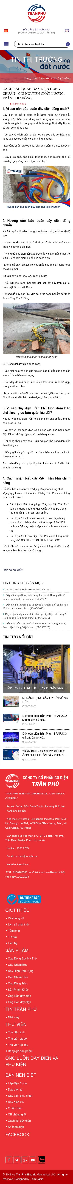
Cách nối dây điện (19, 1120)
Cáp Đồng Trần (17, 983)
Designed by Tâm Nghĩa (28, 1178)
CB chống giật (17, 1114)
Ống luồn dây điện (19, 996)
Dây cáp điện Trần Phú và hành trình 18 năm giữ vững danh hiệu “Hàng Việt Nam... (34, 625)
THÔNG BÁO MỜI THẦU (27, 589)
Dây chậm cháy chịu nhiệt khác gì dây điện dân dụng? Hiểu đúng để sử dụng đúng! (34, 616)
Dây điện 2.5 (16, 1102)
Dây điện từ (15, 1089)
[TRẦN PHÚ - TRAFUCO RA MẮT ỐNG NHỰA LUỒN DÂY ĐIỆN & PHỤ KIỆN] (11, 754)
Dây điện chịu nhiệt (20, 1096)
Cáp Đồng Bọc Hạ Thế (22, 958)
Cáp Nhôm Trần (18, 977)
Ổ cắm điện (15, 1108)
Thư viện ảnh (16, 1032)
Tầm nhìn (14, 931)
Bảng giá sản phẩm (20, 1051)
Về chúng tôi (16, 918)
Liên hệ (12, 943)
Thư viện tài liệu (18, 1045)
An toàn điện (16, 1127)
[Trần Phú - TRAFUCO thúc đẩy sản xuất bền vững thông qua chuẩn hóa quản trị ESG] (36, 669)
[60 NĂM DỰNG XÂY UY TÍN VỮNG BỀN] (11, 701)
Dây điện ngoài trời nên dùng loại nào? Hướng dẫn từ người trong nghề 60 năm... (34, 597)
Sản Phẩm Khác (18, 989)
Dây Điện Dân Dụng (20, 971)
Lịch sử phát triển (19, 924)
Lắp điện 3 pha (17, 1083)
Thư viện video (17, 1038)
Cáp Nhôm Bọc (17, 965)
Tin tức (12, 937)
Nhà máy (13, 1017)
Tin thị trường (61, 78)
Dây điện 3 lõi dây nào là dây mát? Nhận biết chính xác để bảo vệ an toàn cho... (35, 606)
